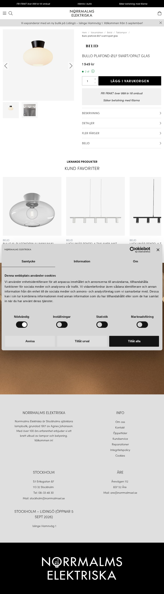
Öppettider (120, 433)
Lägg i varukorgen (130, 80)
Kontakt (120, 427)
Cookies (120, 455)
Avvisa (30, 341)
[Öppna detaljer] (160, 113)
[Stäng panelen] (158, 249)
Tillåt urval (82, 341)
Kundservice (120, 439)
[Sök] (11, 13)
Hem (84, 32)
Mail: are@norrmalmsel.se (120, 492)
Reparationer (120, 444)
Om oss (120, 422)
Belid (109, 32)
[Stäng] (160, 22)
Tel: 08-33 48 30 (43, 492)
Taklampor (121, 32)
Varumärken (97, 32)
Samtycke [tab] (28, 261)
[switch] (62, 324)
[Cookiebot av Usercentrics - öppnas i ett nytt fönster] (132, 250)
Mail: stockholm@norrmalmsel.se (44, 498)
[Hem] (82, 13)
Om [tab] (135, 261)
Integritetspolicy (120, 450)
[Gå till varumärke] (121, 46)
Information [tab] (82, 261)
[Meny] (4, 13)
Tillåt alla (134, 341)
